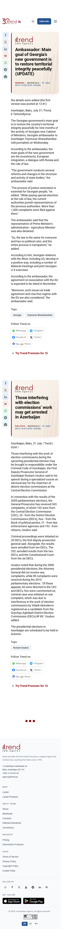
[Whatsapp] (5, 887)
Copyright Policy (10, 866)
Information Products (13, 844)
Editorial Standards (12, 823)
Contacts (7, 818)
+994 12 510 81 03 (11, 773)
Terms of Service (10, 856)
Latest (6, 792)
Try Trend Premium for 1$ (31, 353)
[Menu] (55, 21)
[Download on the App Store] (12, 901)
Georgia (17, 315)
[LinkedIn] (40, 887)
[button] (5, 35)
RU (36, 924)
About (5, 809)
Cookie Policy (9, 870)
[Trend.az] (11, 21)
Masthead (7, 813)
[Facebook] (12, 887)
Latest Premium (10, 797)
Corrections (8, 827)
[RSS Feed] (46, 887)
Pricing (6, 840)
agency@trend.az (10, 777)
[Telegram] (33, 887)
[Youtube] (26, 887)
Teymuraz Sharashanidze (39, 315)
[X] (19, 887)
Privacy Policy (9, 861)
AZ (30, 924)
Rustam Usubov (21, 647)
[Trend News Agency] (11, 748)
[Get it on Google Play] (33, 901)
